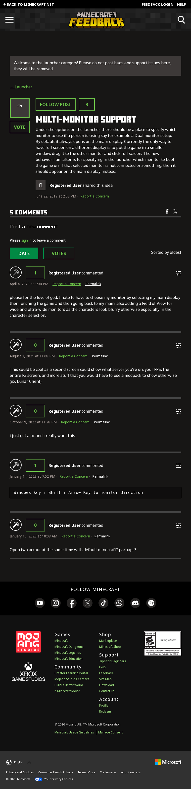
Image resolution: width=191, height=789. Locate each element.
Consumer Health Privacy (55, 772)
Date (24, 253)
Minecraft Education (68, 659)
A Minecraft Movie (67, 691)
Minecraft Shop (110, 647)
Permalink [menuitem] (93, 283)
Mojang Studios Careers (71, 679)
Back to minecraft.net (30, 4)
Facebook (167, 214)
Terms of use (86, 772)
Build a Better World (68, 685)
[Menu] (9, 19)
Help (181, 4)
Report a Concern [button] (94, 196)
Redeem (105, 711)
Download (106, 685)
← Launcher (21, 87)
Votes (59, 253)
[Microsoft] (168, 762)
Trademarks (108, 772)
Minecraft (61, 641)
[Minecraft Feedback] (95, 19)
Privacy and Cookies (20, 772)
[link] (40, 603)
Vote (20, 127)
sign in (26, 240)
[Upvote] (16, 272)
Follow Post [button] (55, 104)
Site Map (105, 679)
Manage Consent (110, 732)
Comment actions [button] (178, 273)
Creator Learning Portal (71, 673)
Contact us (106, 691)
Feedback (106, 673)
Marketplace (108, 641)
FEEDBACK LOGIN (158, 4)
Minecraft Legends (67, 653)
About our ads (131, 772)
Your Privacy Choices (58, 779)
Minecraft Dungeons (69, 647)
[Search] (181, 19)
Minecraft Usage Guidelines (74, 732)
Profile (103, 705)
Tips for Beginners (112, 661)
